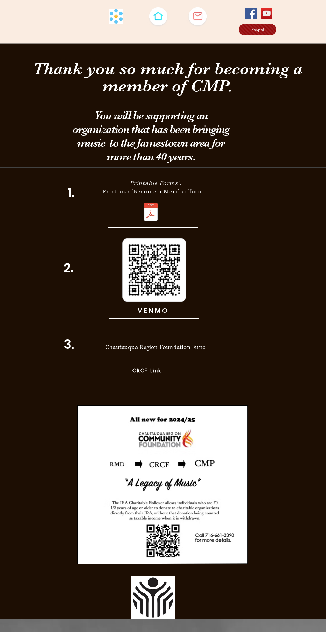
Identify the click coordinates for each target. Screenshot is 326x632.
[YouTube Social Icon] (266, 13)
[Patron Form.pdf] (150, 212)
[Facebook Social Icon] (251, 13)
